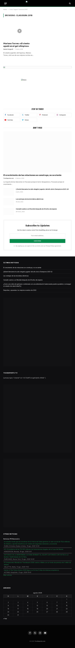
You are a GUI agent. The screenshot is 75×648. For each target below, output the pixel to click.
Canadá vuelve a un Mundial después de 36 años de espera (36, 209)
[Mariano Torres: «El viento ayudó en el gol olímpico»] (19, 31)
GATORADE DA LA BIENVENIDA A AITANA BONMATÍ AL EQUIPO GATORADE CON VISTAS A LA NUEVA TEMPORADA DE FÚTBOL (36, 556)
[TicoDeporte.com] (37, 3)
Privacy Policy (50, 246)
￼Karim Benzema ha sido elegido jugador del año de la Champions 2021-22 (42, 189)
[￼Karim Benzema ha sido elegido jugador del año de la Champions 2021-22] (8, 191)
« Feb (5, 618)
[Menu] (5, 3)
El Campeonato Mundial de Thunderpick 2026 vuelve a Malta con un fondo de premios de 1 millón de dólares (37, 564)
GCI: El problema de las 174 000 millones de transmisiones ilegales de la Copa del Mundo (33, 549)
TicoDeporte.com (8, 178)
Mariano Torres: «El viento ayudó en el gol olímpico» (16, 44)
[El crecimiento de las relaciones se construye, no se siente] (37, 151)
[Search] (70, 3)
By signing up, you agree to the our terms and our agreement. (38, 246)
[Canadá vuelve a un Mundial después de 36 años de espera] (8, 211)
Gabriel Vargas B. (8, 49)
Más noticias (7, 575)
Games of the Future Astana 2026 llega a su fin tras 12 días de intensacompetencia (31, 570)
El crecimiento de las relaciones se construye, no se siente (32, 175)
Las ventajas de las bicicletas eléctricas (29, 199)
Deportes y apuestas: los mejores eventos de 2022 (19, 290)
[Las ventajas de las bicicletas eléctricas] (8, 201)
